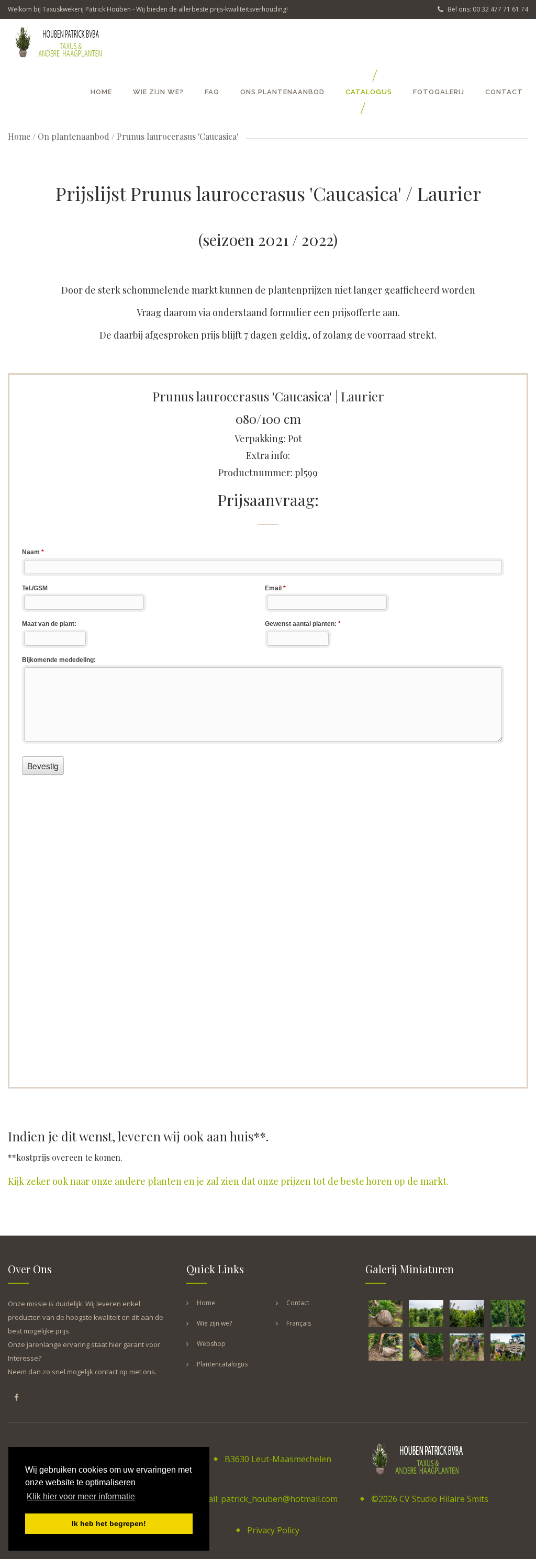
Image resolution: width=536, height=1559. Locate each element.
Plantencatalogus (222, 1364)
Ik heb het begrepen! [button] (109, 1523)
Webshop (211, 1343)
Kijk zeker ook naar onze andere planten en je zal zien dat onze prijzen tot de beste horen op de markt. (228, 1181)
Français (298, 1323)
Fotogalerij (438, 92)
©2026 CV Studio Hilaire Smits (429, 1499)
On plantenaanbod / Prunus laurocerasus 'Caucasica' (138, 136)
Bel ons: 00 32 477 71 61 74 (487, 9)
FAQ (212, 92)
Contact (504, 92)
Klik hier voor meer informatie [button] (81, 1496)
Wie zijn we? (158, 92)
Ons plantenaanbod (282, 92)
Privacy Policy (273, 1530)
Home (101, 92)
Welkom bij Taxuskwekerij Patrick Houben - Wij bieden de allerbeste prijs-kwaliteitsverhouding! (148, 9)
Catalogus (368, 92)
